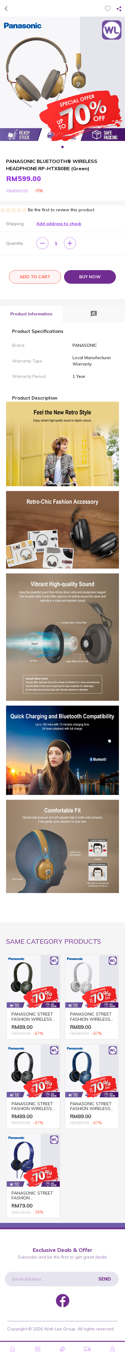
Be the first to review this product (61, 209)
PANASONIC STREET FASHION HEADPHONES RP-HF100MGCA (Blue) (32, 1196)
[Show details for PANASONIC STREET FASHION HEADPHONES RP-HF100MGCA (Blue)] (33, 1160)
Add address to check (58, 223)
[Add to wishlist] (107, 8)
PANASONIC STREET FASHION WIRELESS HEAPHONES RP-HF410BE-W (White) (91, 1017)
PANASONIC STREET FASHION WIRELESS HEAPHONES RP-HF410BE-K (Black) (32, 1106)
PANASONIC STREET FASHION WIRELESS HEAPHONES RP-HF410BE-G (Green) (32, 1017)
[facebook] (62, 1300)
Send (104, 1279)
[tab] (31, 314)
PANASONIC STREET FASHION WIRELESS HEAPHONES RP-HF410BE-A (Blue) (91, 1106)
